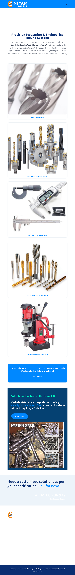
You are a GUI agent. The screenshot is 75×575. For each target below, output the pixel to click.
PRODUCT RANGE (13, 558)
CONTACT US (12, 561)
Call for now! (48, 486)
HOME (10, 553)
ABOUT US (11, 555)
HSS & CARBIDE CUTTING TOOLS (49, 528)
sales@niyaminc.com (20, 531)
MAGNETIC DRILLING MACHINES (49, 531)
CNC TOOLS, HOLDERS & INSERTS (50, 523)
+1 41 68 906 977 (20, 536)
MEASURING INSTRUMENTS (48, 525)
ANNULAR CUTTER (45, 520)
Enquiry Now (19, 416)
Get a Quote (37, 377)
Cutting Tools (32, 368)
